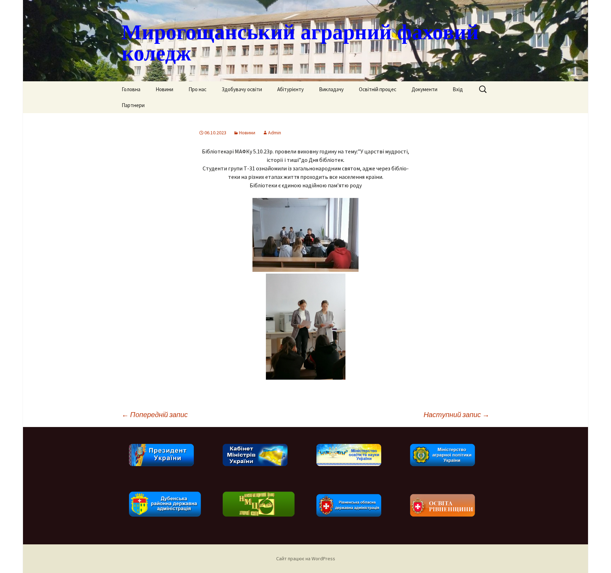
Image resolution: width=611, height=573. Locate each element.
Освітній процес (377, 89)
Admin (274, 132)
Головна (131, 89)
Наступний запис (456, 414)
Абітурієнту (290, 89)
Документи (424, 89)
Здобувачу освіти (242, 89)
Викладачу (331, 89)
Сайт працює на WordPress (305, 558)
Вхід (458, 89)
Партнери (133, 105)
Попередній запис (155, 414)
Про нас (197, 89)
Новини (164, 89)
